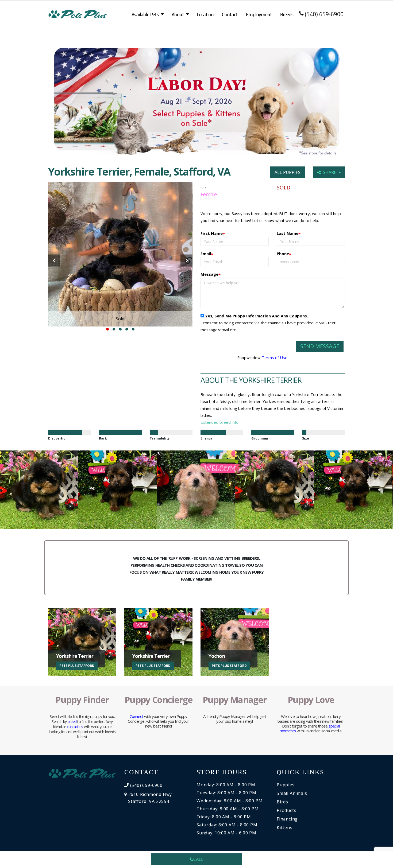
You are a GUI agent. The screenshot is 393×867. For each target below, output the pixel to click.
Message (211, 274)
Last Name (288, 234)
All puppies (287, 172)
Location (205, 14)
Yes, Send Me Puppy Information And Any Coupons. (256, 315)
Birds (282, 802)
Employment (259, 14)
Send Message (319, 346)
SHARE (330, 172)
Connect (136, 716)
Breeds (286, 14)
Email (207, 254)
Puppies (286, 785)
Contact (230, 14)
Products (286, 810)
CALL (198, 859)
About (178, 14)
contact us (75, 726)
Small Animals (292, 793)
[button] (107, 329)
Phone (284, 254)
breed (72, 721)
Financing (287, 819)
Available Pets (145, 14)
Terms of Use (274, 357)
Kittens (284, 827)
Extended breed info (219, 422)
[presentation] (54, 261)
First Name (213, 234)
